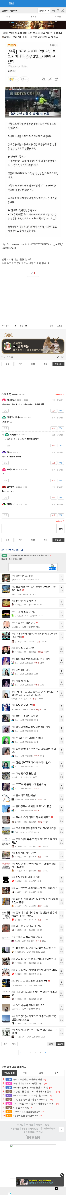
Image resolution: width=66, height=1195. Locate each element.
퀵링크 (39, 1124)
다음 (46, 364)
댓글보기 (58, 540)
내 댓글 (33, 16)
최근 (5, 1044)
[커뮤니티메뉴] (3, 3)
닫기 (62, 1175)
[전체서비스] (62, 3)
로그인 (20, 1124)
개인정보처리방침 (29, 1128)
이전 (33, 364)
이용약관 (14, 1128)
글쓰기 (62, 10)
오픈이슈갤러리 (10, 10)
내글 (8, 16)
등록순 (14, 394)
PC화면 (29, 1124)
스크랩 (59, 326)
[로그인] (57, 3)
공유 (52, 326)
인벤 (11, 3)
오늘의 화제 (9, 1073)
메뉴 (3, 357)
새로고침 (60, 394)
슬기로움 (8, 37)
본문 (20, 364)
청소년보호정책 (48, 1128)
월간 (41, 1073)
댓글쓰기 (58, 364)
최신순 (22, 394)
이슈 (56, 1073)
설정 (47, 1124)
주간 (25, 1073)
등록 (61, 528)
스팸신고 (23, 326)
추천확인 (5, 326)
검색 (51, 1044)
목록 (7, 364)
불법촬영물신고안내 (33, 1132)
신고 (14, 326)
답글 (5, 411)
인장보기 (10, 357)
